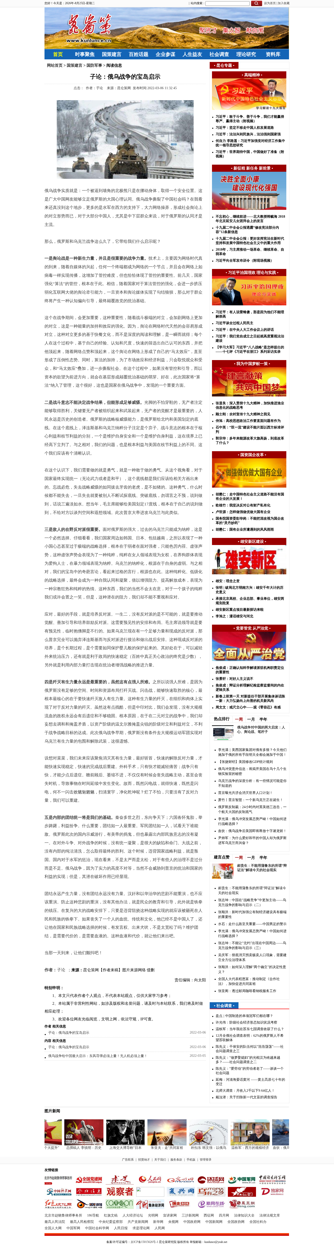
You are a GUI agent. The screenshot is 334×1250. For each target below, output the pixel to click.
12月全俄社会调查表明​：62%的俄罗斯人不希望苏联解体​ (250, 1038)
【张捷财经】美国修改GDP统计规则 (245, 762)
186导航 (93, 1215)
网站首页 (55, 65)
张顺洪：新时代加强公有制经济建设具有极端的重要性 (252, 914)
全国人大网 (53, 1228)
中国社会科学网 (97, 1228)
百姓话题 (138, 54)
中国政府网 (191, 1222)
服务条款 (176, 1159)
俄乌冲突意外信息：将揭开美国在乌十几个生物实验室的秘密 (252, 771)
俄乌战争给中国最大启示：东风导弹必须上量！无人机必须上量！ (97, 1056)
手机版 (191, 1159)
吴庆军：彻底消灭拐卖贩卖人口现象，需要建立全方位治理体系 (252, 957)
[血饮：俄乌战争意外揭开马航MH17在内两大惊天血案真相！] (282, 1144)
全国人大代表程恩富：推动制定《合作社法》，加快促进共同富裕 (249, 981)
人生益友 (192, 54)
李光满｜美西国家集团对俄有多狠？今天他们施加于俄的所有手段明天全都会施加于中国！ (252, 752)
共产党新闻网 (138, 1222)
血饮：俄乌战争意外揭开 (282, 1148)
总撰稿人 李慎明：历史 (74, 1148)
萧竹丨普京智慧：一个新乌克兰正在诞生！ (250, 800)
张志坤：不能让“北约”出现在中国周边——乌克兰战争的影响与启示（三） (252, 945)
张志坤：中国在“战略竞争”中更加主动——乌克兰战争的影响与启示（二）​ (252, 902)
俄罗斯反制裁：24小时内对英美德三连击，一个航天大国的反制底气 (252, 809)
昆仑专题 (224, 65)
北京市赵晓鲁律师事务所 (63, 1215)
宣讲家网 (170, 1215)
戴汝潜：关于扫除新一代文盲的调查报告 (246, 1097)
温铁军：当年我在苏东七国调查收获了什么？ (250, 1029)
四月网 (224, 1215)
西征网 (209, 1215)
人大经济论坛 (132, 1215)
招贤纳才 (144, 1159)
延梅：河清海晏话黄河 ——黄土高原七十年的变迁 (250, 1082)
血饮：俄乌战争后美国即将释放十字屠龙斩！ (252, 831)
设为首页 (270, 3)
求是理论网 (141, 1228)
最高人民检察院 (82, 1222)
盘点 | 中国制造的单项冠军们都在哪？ (244, 1016)
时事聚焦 (85, 54)
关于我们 (160, 1159)
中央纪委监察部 (111, 1222)
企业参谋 (165, 54)
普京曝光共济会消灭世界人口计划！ (245, 793)
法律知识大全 (244, 1215)
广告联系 (128, 1159)
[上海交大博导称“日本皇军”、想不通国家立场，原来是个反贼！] (116, 1144)
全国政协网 (236, 1222)
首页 (58, 54)
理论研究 (246, 54)
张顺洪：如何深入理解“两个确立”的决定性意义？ (252, 969)
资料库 (273, 54)
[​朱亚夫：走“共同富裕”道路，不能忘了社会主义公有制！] (157, 1144)
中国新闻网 (214, 1222)
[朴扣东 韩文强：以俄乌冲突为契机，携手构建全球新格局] (199, 1144)
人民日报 (121, 1228)
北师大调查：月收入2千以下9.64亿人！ (245, 1090)
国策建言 (112, 54)
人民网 (160, 1228)
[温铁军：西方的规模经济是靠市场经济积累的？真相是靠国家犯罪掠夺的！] (240, 1144)
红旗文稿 (111, 1215)
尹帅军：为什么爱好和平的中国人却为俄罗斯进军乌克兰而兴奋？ (252, 840)
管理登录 (206, 1159)
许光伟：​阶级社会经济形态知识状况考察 (246, 1022)
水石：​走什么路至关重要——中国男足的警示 (252, 924)
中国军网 (73, 1228)
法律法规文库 (269, 1215)
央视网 (173, 1222)
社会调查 (219, 54)
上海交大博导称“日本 (116, 1148)
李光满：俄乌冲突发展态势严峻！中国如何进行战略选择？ (252, 821)
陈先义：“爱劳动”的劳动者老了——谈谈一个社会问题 (250, 1071)
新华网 (158, 1222)
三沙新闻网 (190, 1215)
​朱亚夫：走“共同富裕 (158, 1148)
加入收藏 (283, 3)
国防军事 (94, 65)
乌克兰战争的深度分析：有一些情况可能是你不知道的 (252, 783)
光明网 (153, 1215)
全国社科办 (258, 1222)
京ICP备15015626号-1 (144, 1242)
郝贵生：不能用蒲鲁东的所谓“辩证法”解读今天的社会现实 (252, 890)
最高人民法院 (55, 1222)
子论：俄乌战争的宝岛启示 (68, 1033)
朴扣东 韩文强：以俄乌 (199, 1148)
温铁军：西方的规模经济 (241, 1148)
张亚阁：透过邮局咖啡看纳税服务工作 (247, 991)
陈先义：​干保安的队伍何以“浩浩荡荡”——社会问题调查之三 (250, 1049)
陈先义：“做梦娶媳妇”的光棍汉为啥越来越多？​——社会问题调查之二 (248, 1060)
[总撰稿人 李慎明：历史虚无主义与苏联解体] (74, 1144)
